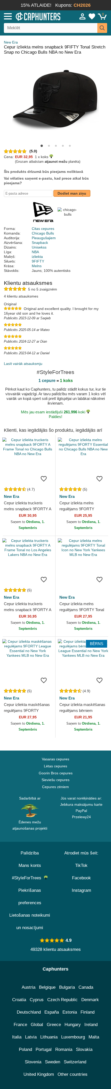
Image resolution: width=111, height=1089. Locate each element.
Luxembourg (73, 1037)
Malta (94, 1037)
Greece (54, 1024)
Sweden (52, 1061)
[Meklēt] (102, 28)
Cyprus (37, 999)
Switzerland (75, 1061)
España (51, 1012)
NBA (35, 252)
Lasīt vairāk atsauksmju (23, 364)
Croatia (19, 999)
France (20, 1024)
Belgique (47, 987)
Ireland (91, 1024)
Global (37, 1024)
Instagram (81, 890)
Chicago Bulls (43, 233)
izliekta (37, 256)
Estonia (69, 1012)
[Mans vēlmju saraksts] (92, 16)
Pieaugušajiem (44, 238)
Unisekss (39, 247)
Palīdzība (30, 853)
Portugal (44, 1049)
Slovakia (84, 1049)
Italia (16, 1037)
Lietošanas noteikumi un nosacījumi (29, 921)
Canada (85, 987)
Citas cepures (43, 229)
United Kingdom (38, 1074)
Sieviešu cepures (55, 780)
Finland (87, 1012)
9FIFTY (38, 261)
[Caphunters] (32, 16)
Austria (28, 987)
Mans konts (30, 865)
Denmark (90, 999)
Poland (25, 1049)
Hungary (73, 1024)
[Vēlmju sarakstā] (43, 478)
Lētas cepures (55, 766)
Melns (37, 266)
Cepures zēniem (55, 787)
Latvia (31, 1037)
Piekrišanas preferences (29, 896)
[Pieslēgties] (82, 16)
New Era (11, 42)
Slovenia (33, 1061)
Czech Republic (62, 999)
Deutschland (29, 1012)
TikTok (81, 865)
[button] (42, 146)
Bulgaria (67, 987)
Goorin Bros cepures (56, 773)
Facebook (81, 877)
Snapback (40, 243)
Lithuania (49, 1037)
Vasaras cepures (55, 759)
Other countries (73, 1074)
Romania (63, 1049)
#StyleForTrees (28, 877)
